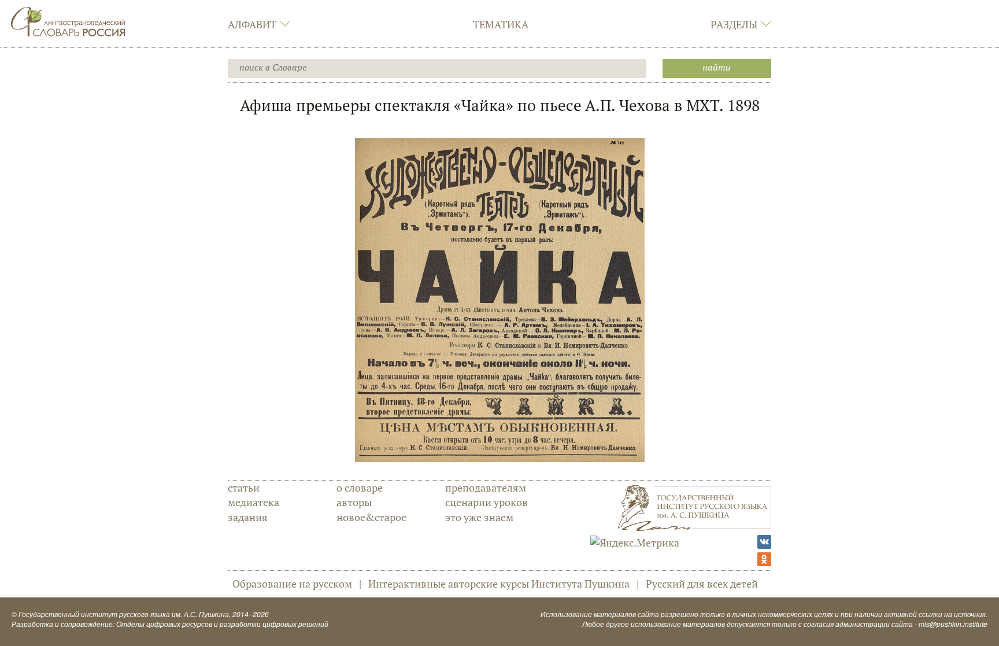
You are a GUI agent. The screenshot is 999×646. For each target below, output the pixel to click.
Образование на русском (292, 583)
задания (248, 517)
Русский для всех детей (702, 583)
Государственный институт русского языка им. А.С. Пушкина (123, 614)
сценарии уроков (486, 502)
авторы (354, 502)
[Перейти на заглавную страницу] (68, 20)
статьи (244, 487)
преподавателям (485, 487)
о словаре (359, 487)
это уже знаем (479, 517)
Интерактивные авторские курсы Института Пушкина (499, 583)
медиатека (253, 502)
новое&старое (371, 517)
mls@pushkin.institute (953, 624)
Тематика (500, 24)
